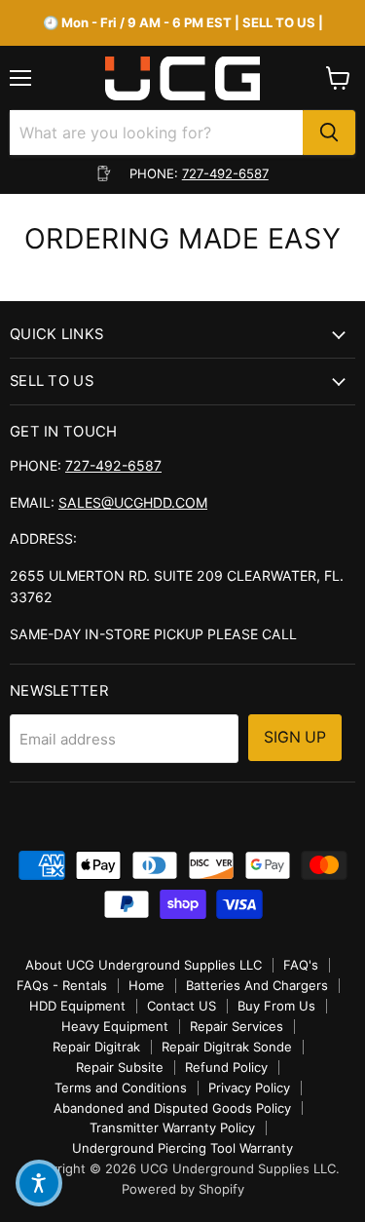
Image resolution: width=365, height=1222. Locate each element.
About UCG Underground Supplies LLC (143, 965)
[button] (39, 1183)
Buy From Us (276, 1005)
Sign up (295, 737)
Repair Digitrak (96, 1046)
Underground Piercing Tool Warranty (182, 1148)
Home (146, 985)
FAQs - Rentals (62, 985)
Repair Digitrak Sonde (227, 1046)
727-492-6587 (225, 173)
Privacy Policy (249, 1087)
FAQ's (300, 965)
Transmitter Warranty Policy (172, 1127)
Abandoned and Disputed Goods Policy (172, 1108)
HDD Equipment (77, 1005)
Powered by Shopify (183, 1189)
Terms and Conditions (121, 1087)
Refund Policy (226, 1067)
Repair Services (236, 1026)
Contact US (181, 1005)
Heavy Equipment (114, 1026)
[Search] (329, 132)
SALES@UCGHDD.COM (132, 502)
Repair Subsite (120, 1067)
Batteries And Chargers (257, 985)
